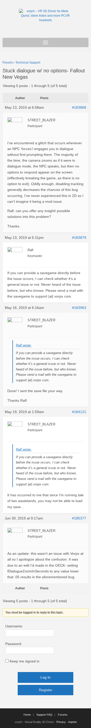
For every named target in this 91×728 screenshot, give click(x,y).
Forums (8, 62)
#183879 (79, 238)
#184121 (79, 412)
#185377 (79, 518)
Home (27, 714)
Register (45, 690)
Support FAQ (44, 714)
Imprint (72, 721)
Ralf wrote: (24, 345)
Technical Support (27, 62)
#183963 (79, 308)
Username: (14, 626)
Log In (45, 677)
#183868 (79, 107)
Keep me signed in (24, 661)
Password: (13, 644)
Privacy (61, 721)
